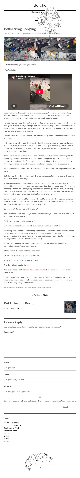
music (35, 287)
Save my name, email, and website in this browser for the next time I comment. (40, 401)
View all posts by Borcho (14, 308)
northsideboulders (45, 287)
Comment (9, 332)
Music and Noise (43, 33)
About (6, 441)
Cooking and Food (11, 428)
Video (6, 436)
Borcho (6, 33)
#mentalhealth (10, 287)
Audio (6, 439)
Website (7, 386)
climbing (28, 287)
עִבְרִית (6, 433)
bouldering (20, 287)
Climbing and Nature (30, 33)
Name (7, 362)
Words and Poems (55, 33)
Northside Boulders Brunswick (33, 270)
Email (7, 374)
